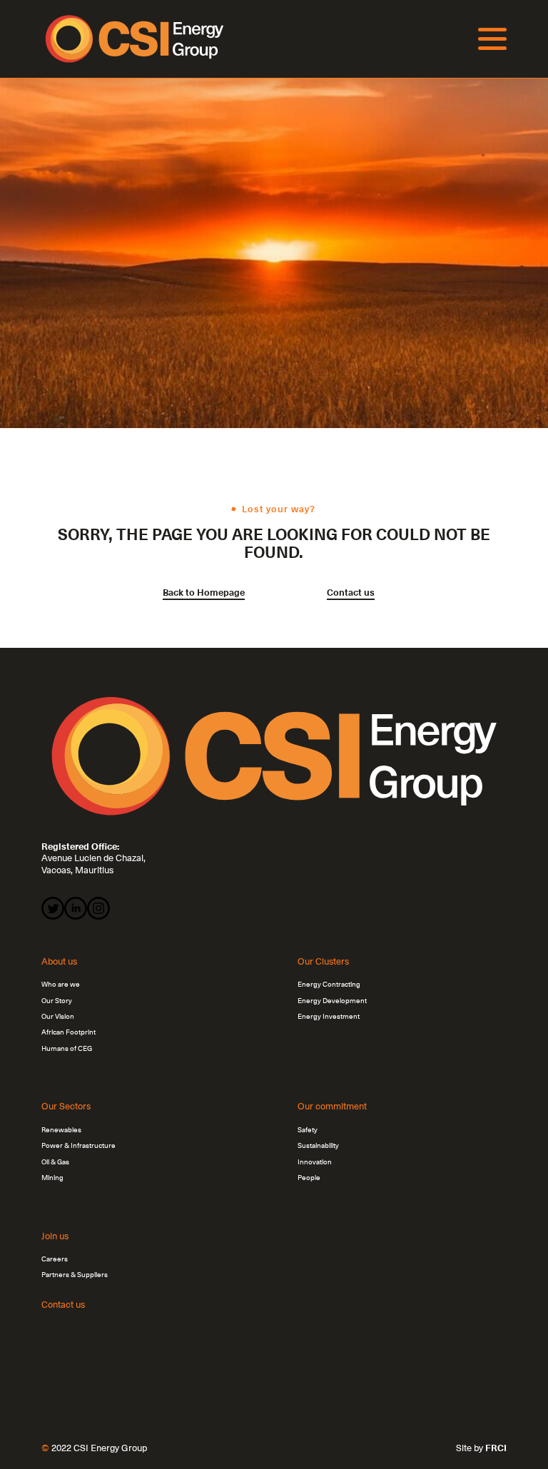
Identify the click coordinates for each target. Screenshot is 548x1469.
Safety (308, 1129)
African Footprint (68, 1032)
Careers (54, 1259)
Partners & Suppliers (74, 1274)
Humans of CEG (66, 1048)
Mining (52, 1177)
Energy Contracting (329, 984)
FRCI (496, 1447)
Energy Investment (329, 1016)
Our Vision (57, 1016)
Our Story (56, 1000)
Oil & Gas (55, 1161)
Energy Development (332, 1000)
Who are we (60, 984)
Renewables (61, 1129)
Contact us (63, 1304)
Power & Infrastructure (78, 1145)
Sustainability (318, 1145)
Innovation (315, 1161)
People (309, 1177)
